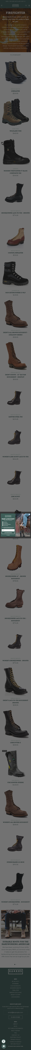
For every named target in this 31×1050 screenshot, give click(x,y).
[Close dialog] (29, 514)
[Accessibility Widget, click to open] (3, 1041)
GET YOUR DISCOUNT (8, 532)
